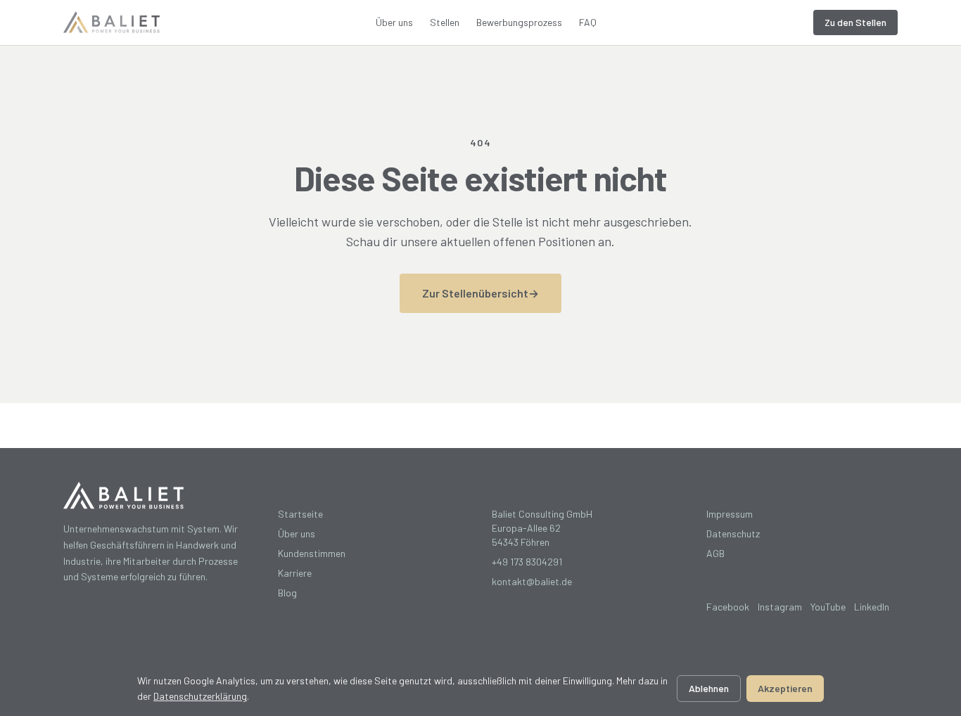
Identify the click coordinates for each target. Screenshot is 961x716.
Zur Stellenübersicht (480, 293)
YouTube (828, 607)
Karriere (295, 573)
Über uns (394, 22)
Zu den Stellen (855, 22)
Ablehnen (709, 688)
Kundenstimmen (311, 553)
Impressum (729, 514)
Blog (287, 593)
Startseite (300, 514)
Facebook (727, 607)
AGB (715, 553)
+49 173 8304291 (527, 562)
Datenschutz (733, 533)
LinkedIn (871, 607)
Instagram (780, 607)
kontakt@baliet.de (532, 581)
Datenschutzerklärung (200, 696)
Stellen (444, 22)
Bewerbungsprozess (519, 22)
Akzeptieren (785, 688)
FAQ (588, 22)
